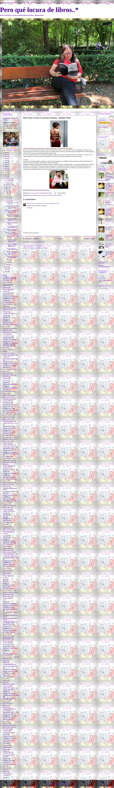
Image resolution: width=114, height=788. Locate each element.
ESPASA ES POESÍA (8, 477)
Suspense (5, 749)
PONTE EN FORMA (8, 684)
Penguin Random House (9, 671)
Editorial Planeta (7, 441)
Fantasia (5, 481)
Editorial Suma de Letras (9, 447)
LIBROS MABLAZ (7, 550)
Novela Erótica (6, 628)
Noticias (5, 601)
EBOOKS (5, 393)
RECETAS (5, 707)
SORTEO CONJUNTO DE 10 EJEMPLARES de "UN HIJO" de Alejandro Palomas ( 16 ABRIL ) (106, 176)
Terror (4, 756)
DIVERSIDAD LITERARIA (9, 388)
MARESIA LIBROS (7, 564)
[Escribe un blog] (60, 193)
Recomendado (6, 714)
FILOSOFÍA (6, 497)
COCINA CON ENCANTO (9, 355)
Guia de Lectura (7, 509)
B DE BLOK (6, 317)
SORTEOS (5, 743)
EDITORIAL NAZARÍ (8, 435)
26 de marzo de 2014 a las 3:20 (51, 203)
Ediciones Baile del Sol (9, 404)
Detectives (5, 378)
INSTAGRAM (6, 520)
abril (7, 195)
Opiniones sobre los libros (10, 657)
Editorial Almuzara (8, 417)
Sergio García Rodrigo (9, 738)
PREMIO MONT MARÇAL (9, 688)
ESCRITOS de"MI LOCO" (9, 469)
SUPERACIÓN (6, 745)
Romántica (59, 195)
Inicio (61, 239)
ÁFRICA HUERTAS (7, 289)
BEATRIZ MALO (7, 323)
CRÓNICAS (6, 367)
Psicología (5, 701)
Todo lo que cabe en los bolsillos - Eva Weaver (109, 245)
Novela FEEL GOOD (8, 632)
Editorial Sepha (7, 443)
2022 (6, 160)
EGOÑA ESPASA (7, 450)
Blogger (67, 784)
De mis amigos (7, 373)
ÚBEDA (5, 766)
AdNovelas (5, 287)
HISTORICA (6, 515)
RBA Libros (6, 705)
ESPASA (5, 475)
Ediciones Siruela (7, 415)
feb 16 (9, 200)
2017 (6, 170)
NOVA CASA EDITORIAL (9, 605)
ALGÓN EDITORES (8, 302)
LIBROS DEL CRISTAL (8, 543)
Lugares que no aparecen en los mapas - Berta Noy (109, 253)
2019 (6, 166)
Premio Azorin (6, 686)
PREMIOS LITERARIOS (9, 693)
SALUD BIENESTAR (8, 732)
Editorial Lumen (7, 434)
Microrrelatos (6, 572)
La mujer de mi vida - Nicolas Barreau (12, 257)
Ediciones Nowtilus (8, 412)
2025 (6, 154)
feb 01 (9, 262)
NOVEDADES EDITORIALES (10, 609)
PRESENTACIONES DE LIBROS (11, 695)
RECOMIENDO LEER (8, 716)
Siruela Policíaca (7, 740)
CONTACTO (20, 110)
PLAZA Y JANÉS (7, 677)
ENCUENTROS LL (7, 458)
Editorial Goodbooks (8, 426)
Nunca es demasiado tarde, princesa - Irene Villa (12, 253)
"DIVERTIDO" (6, 280)
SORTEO (5, 742)
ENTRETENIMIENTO (8, 466)
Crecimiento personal (8, 365)
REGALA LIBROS (7, 719)
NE (3, 600)
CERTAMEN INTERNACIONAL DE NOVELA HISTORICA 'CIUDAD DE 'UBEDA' (10, 344)
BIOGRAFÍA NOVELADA (9, 328)
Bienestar (5, 326)
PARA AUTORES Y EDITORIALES (37, 110)
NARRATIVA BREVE (8, 588)
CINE (4, 351)
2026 (6, 152)
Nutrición (5, 650)
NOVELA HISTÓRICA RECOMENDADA (8, 638)
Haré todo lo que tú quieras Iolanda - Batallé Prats (12, 240)
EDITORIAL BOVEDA (8, 421)
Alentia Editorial (7, 295)
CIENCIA (5, 347)
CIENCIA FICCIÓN (7, 349)
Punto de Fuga (7, 703)
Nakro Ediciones (7, 585)
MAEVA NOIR (6, 562)
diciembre (8, 178)
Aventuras (5, 315)
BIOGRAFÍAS (6, 330)
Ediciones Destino (7, 408)
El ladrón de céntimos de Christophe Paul (12, 215)
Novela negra (6, 642)
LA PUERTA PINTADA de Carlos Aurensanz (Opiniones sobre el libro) (109, 212)
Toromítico (6, 762)
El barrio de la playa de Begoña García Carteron (13, 212)
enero (7, 264)
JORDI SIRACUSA (7, 528)
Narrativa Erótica (51, 195)
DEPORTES (6, 376)
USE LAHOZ (6, 768)
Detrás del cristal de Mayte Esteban (12, 230)
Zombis (5, 777)
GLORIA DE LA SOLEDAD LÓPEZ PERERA (9, 501)
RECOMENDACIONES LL (9, 712)
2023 (6, 158)
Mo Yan (5, 577)
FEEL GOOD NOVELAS (9, 482)
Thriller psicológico (8, 760)
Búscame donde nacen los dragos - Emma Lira (109, 194)
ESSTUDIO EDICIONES (9, 479)
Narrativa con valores (8, 590)
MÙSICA (5, 583)
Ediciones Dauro (7, 406)
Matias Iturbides (7, 570)
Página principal (8, 110)
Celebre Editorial (7, 341)
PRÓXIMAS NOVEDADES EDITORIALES (9, 699)
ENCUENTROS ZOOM (8, 460)
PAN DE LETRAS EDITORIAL (10, 666)
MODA (4, 579)
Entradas (102, 129)
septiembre (9, 184)
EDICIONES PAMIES (8, 414)
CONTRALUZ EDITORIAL (9, 363)
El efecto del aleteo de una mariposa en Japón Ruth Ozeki (11, 453)
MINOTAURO (6, 574)
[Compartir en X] (61, 193)
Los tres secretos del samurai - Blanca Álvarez (109, 202)
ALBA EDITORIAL (7, 293)
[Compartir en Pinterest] (64, 193)
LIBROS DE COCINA (8, 541)
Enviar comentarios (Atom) (37, 242)
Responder (30, 207)
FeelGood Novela (7, 484)
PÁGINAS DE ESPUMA (9, 664)
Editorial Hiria (6, 430)
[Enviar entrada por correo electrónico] (55, 193)
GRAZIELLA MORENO (8, 505)
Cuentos (5, 371)
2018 (6, 168)
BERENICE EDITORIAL (9, 324)
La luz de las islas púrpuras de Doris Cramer (12, 219)
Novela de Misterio (8, 624)
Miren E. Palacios (7, 575)
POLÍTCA (5, 680)
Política (5, 682)
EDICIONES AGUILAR (8, 399)
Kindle (4, 533)
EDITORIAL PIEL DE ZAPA (10, 437)
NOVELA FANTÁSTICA (9, 630)
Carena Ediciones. (7, 336)
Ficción (5, 493)
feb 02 (9, 260)
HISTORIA (5, 513)
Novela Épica (6, 626)
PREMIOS (5, 691)
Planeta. (5, 675)
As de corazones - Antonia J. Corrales (12, 233)
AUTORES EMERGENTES (9, 313)
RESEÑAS (5, 723)
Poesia (4, 678)
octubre (8, 182)
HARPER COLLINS (8, 511)
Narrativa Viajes (7, 598)
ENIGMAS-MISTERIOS (8, 462)
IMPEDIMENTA (7, 518)
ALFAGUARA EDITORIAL (9, 297)
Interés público (7, 522)
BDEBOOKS (6, 321)
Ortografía (5, 660)
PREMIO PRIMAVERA (8, 690)
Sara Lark (5, 734)
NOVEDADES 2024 (7, 607)
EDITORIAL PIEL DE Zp (9, 439)
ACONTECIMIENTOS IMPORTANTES (8, 285)
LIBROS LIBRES (7, 548)
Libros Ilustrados (7, 544)
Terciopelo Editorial (8, 755)
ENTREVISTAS (7, 468)
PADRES (5, 662)
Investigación (6, 526)
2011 (6, 271)
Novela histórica (7, 636)
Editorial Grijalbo (7, 428)
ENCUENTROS (6, 456)
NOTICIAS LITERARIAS (9, 603)
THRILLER (5, 758)
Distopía (5, 386)
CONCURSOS (6, 362)
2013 (6, 267)
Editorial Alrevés (7, 419)
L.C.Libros (5, 535)
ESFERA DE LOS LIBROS (9, 473)
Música (5, 581)
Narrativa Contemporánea (9, 592)
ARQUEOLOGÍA (7, 310)
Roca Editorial (6, 729)
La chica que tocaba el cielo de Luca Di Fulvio (12, 207)
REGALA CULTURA (8, 717)
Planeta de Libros (7, 673)
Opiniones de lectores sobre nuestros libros (10, 654)
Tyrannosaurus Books (8, 764)
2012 (6, 269)
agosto (8, 186)
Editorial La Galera (8, 432)
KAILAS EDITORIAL (8, 531)
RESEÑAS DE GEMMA (9, 725)
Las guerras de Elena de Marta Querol (12, 227)
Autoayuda (5, 311)
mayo (7, 193)
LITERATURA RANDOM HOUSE (11, 557)
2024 (6, 156)
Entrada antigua (89, 239)
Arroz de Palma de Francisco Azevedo (109, 228)
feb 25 (9, 198)
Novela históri (6, 634)
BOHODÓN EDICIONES (9, 332)
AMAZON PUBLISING (8, 308)
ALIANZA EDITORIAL (8, 304)
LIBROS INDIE (6, 546)
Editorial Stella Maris (8, 445)
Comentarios (103, 132)
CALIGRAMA (6, 334)
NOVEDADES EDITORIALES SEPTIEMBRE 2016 (10, 622)
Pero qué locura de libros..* (39, 9)
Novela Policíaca (7, 644)
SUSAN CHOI (6, 747)
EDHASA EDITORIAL (8, 395)
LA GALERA (6, 537)
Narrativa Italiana (7, 596)
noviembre (9, 180)
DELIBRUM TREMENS (8, 375)
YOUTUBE (5, 775)
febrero (8, 197)
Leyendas (5, 539)
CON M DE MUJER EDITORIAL (11, 358)
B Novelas (5, 319)
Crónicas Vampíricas (8, 369)
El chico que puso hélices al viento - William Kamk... (12, 245)
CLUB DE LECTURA (8, 353)
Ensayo (5, 464)
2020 (6, 164)
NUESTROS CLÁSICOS (9, 648)
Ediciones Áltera (7, 401)
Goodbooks (6, 504)
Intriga (4, 524)
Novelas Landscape (8, 646)
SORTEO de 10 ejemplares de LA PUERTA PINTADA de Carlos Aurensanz (109, 186)
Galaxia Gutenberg (8, 499)
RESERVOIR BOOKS (8, 727)
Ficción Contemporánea (9, 495)
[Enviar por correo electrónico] (58, 193)
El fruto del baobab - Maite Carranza (109, 220)
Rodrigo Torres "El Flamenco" (35, 203)
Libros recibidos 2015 (8, 552)
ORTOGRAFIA (6, 659)
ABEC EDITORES (7, 282)
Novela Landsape (7, 641)
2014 (6, 177)
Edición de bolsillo (8, 397)
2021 (6, 162)
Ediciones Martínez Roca (40, 190)
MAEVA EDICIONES (8, 561)
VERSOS (5, 771)
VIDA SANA (6, 773)
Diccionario (6, 380)
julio (7, 188)
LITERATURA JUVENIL (9, 556)
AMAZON (5, 306)
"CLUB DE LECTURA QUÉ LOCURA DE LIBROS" (9, 278)
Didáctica (5, 382)
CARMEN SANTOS (7, 337)
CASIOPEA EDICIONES (9, 339)
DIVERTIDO (6, 390)
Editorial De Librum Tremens (10, 423)
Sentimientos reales (8, 736)
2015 (6, 175)
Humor (4, 517)
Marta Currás (6, 568)
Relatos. (5, 721)
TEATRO (5, 751)
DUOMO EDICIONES (8, 391)
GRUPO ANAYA (7, 507)
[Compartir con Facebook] (63, 193)
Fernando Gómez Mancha (9, 491)
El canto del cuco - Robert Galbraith (12, 249)
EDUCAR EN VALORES (9, 448)
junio (7, 191)
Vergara (5, 769)
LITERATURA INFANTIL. (9, 554)
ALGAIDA (5, 300)
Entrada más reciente (30, 239)
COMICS (5, 357)
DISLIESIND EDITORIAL (9, 384)
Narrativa (44, 195)
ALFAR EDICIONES (8, 298)
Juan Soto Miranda (8, 530)
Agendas (5, 291)
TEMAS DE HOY (7, 753)
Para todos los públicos (9, 669)
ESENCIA (5, 471)
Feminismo (6, 486)
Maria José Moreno (8, 566)
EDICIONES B (6, 402)
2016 (6, 172)
